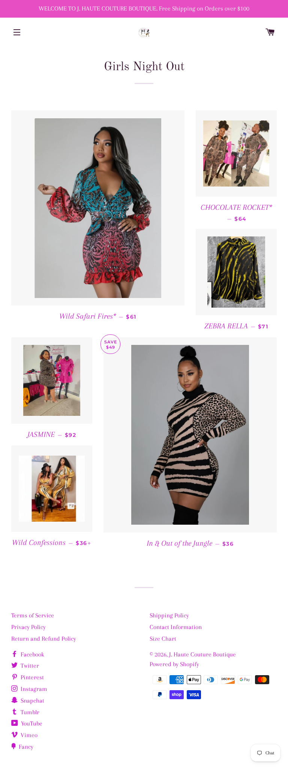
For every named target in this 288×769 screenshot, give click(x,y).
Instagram (33, 688)
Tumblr (29, 712)
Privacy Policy (28, 627)
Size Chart (163, 638)
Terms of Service (32, 615)
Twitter (29, 665)
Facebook (31, 654)
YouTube (31, 723)
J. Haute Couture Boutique (202, 654)
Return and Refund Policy (43, 638)
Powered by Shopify (174, 664)
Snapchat (31, 700)
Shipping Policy (169, 615)
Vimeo (28, 735)
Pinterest (31, 677)
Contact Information (176, 627)
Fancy (25, 746)
